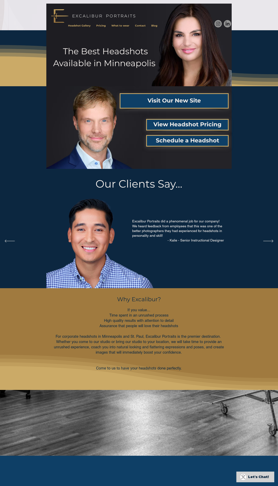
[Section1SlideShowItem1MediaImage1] (134, 278)
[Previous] (10, 241)
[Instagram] (218, 23)
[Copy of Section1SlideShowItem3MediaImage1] (143, 278)
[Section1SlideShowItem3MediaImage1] (139, 279)
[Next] (268, 241)
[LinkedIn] (227, 23)
